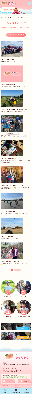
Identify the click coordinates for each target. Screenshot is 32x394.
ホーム (3, 17)
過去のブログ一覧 (16, 35)
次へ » (18, 269)
